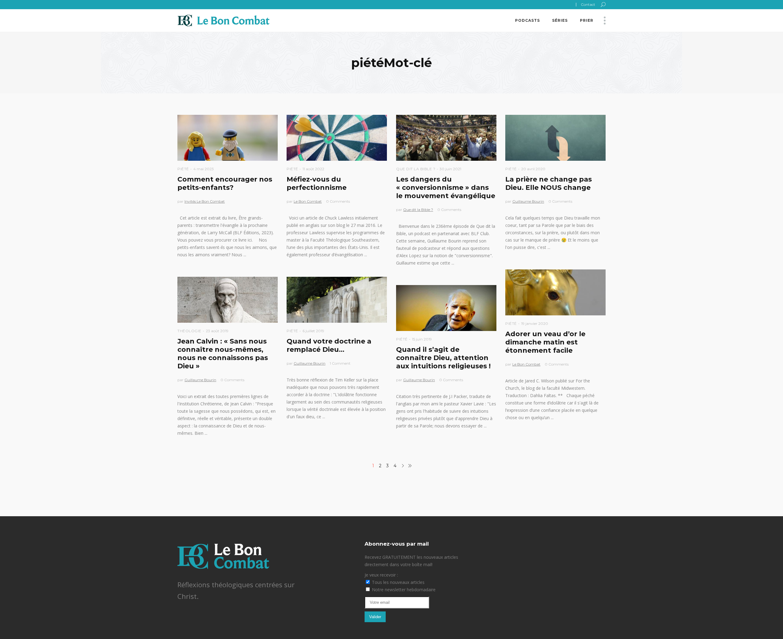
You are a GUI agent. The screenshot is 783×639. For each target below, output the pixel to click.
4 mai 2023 (203, 169)
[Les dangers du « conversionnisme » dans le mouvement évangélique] (446, 138)
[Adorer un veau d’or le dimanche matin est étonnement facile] (555, 292)
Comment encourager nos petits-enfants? (224, 183)
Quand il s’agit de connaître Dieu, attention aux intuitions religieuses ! (443, 357)
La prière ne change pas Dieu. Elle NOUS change (548, 183)
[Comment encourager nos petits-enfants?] (227, 138)
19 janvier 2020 (534, 323)
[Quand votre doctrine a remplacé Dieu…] (337, 300)
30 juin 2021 (450, 169)
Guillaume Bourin (528, 201)
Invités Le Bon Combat (204, 201)
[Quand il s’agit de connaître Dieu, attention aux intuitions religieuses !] (446, 308)
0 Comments (338, 201)
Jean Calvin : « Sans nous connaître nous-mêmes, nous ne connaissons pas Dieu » (222, 353)
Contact (588, 4)
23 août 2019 (217, 331)
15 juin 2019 (422, 339)
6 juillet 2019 (313, 331)
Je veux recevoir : (381, 575)
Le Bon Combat (308, 201)
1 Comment (340, 363)
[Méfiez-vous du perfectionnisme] (337, 138)
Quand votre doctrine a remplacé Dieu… (329, 345)
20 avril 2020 (533, 169)
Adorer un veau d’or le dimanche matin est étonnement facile (545, 342)
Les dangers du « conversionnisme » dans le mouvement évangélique (445, 187)
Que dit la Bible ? (415, 169)
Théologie (189, 331)
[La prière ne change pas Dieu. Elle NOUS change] (555, 138)
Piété (183, 169)
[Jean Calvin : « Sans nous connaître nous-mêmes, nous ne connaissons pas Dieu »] (227, 300)
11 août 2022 (313, 169)
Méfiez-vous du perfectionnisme (317, 183)
